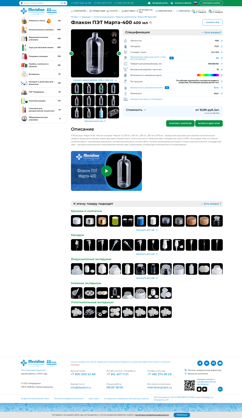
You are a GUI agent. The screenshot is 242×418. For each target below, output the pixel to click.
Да (217, 58)
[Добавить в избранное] (114, 73)
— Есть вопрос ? (211, 203)
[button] (71, 53)
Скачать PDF (212, 22)
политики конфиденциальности (152, 415)
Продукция (99, 11)
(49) (145, 254)
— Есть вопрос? (211, 32)
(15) (93, 121)
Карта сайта (93, 399)
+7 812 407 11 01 (102, 3)
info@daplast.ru (160, 3)
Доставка (129, 11)
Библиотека (165, 11)
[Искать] (61, 3)
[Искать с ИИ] (64, 3)
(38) (145, 278)
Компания (80, 11)
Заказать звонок (183, 3)
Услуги (113, 11)
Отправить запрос (211, 3)
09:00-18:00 (115, 387)
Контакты (184, 11)
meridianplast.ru (159, 387)
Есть (216, 87)
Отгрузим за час (146, 11)
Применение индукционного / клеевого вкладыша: (148, 58)
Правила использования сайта (35, 399)
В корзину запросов (180, 123)
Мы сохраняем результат (33, 370)
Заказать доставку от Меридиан (146, 99)
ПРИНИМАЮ (181, 415)
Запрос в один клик (209, 123)
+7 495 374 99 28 (124, 3)
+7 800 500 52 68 (81, 3)
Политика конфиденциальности (68, 399)
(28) (145, 230)
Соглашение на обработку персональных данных (126, 399)
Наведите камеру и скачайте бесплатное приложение (206, 381)
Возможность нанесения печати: (146, 88)
